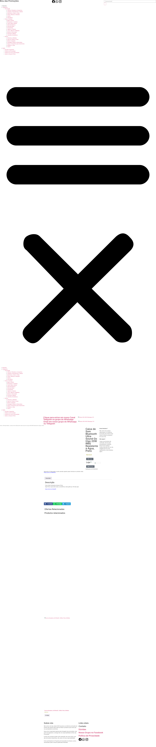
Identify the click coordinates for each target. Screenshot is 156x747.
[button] (78, 211)
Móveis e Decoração (12, 32)
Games (8, 16)
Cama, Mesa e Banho (12, 23)
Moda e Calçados (11, 40)
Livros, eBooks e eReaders (13, 30)
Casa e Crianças (8, 19)
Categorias (4, 7)
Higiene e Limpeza (11, 29)
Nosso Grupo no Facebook (91, 732)
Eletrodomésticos (11, 24)
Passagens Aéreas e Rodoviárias (14, 42)
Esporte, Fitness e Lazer (12, 39)
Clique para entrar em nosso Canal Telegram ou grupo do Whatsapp (59, 418)
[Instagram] (60, 1)
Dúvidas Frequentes (9, 49)
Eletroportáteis (10, 26)
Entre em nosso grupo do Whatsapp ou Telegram (60, 422)
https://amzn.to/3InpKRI (50, 489)
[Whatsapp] (56, 1)
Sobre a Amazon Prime (10, 54)
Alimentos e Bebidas (12, 38)
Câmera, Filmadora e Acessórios (14, 10)
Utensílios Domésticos (12, 35)
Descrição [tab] (48, 478)
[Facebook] (53, 1)
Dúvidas (82, 729)
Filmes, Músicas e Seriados (13, 14)
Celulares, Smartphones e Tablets (15, 11)
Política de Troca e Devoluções (12, 52)
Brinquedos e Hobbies (12, 22)
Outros (6, 36)
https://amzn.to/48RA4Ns (50, 472)
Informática (10, 17)
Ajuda (3, 48)
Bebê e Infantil (10, 20)
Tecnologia (7, 8)
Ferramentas (10, 27)
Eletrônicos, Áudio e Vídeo (13, 13)
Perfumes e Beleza (11, 33)
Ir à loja (47, 715)
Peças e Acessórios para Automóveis (15, 43)
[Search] (105, 4)
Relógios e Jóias (11, 45)
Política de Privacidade (10, 51)
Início (1, 425)
